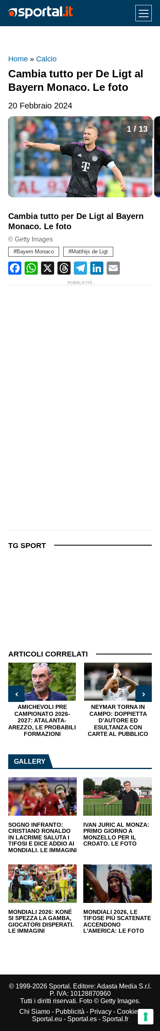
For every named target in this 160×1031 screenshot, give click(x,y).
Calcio (46, 59)
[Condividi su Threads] (64, 268)
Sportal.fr (115, 1018)
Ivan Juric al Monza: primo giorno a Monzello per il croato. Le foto (116, 834)
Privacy (101, 1011)
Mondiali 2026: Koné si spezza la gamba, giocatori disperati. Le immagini (41, 921)
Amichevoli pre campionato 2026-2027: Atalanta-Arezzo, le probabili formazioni (42, 720)
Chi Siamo (34, 1011)
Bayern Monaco (35, 251)
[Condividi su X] (47, 268)
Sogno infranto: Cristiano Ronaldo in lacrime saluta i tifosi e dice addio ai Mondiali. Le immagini (42, 838)
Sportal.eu (47, 1018)
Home (18, 59)
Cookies (129, 1011)
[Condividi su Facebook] (14, 268)
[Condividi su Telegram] (80, 268)
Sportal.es (82, 1018)
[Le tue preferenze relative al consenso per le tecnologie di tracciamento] (145, 1016)
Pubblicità (70, 1011)
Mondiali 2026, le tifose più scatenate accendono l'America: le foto (117, 921)
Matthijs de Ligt (89, 251)
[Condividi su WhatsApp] (31, 268)
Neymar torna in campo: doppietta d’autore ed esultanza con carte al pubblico (118, 720)
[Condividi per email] (113, 268)
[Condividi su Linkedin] (96, 268)
